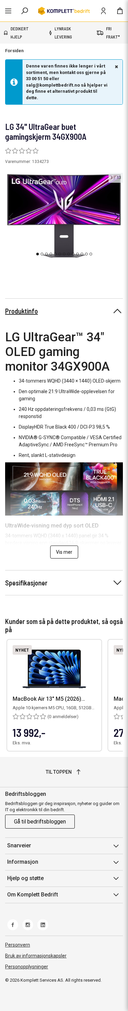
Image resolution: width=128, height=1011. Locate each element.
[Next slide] (117, 217)
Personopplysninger (26, 966)
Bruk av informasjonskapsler (36, 955)
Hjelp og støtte (25, 878)
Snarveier (19, 845)
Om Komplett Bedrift (32, 894)
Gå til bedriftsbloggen (40, 821)
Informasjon (22, 862)
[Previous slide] (11, 217)
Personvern (17, 945)
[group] (64, 216)
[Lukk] (116, 66)
